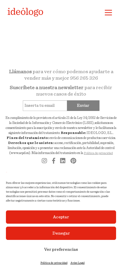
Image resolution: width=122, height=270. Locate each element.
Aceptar (61, 217)
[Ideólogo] (26, 11)
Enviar (83, 106)
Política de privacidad (54, 262)
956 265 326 (84, 78)
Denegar (61, 233)
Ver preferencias (61, 249)
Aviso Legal (77, 262)
